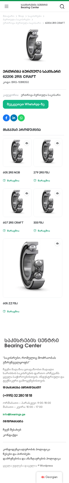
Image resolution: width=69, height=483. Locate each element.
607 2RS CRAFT (13, 222)
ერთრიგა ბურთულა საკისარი (22, 22)
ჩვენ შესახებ (12, 430)
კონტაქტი (10, 435)
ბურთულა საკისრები (16, 19)
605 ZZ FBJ (10, 303)
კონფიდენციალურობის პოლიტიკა (26, 449)
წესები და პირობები (16, 454)
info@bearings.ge (14, 414)
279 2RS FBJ (41, 172)
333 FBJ (39, 222)
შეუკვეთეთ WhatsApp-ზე (25, 104)
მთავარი (8, 16)
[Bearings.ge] (34, 6)
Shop (21, 16)
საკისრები (35, 16)
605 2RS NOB (11, 172)
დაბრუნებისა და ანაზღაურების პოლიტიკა (32, 458)
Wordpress (46, 465)
